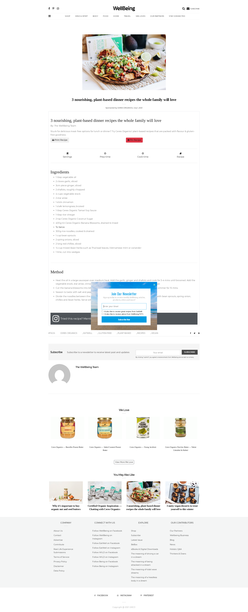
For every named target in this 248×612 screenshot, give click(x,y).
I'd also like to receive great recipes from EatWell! (123, 311)
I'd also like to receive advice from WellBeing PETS (123, 314)
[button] (124, 293)
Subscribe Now (124, 319)
